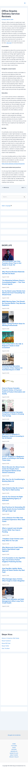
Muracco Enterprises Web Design (10, 638)
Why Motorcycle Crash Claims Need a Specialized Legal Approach (12, 549)
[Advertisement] (14, 679)
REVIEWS (14, 749)
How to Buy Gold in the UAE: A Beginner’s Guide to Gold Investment (12, 345)
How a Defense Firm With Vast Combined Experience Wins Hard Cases (13, 519)
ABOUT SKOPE (14, 755)
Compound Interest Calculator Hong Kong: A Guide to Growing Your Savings (13, 414)
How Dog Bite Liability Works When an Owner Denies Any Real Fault (13, 570)
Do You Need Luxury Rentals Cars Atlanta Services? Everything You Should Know (13, 292)
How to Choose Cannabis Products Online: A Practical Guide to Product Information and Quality (13, 390)
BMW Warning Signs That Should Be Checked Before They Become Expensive (13, 303)
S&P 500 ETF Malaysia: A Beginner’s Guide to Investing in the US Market (13, 436)
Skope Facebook (6, 640)
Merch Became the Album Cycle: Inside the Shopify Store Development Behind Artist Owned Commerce (13, 469)
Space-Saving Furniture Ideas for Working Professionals (13, 324)
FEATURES (14, 745)
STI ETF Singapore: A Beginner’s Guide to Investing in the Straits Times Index (13, 458)
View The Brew (6, 648)
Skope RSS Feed (6, 643)
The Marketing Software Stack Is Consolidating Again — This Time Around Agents (13, 282)
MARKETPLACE (14, 753)
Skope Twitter (5, 646)
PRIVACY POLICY (14, 757)
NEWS (14, 747)
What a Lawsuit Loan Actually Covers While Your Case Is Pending (12, 530)
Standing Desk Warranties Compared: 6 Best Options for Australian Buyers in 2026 (12, 367)
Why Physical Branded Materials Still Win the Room (13, 272)
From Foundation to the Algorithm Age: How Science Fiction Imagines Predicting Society (13, 559)
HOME (14, 744)
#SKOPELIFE (14, 751)
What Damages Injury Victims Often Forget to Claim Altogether (13, 580)
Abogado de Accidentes (14, 735)
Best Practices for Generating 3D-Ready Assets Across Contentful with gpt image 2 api (14, 509)
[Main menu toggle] (24, 3)
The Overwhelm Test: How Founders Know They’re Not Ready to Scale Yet (11, 263)
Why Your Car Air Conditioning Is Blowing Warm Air (13, 480)
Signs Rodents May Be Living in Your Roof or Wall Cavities (13, 489)
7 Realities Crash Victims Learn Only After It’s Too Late (12, 539)
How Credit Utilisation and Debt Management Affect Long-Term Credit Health (13, 601)
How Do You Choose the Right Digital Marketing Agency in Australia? (12, 498)
